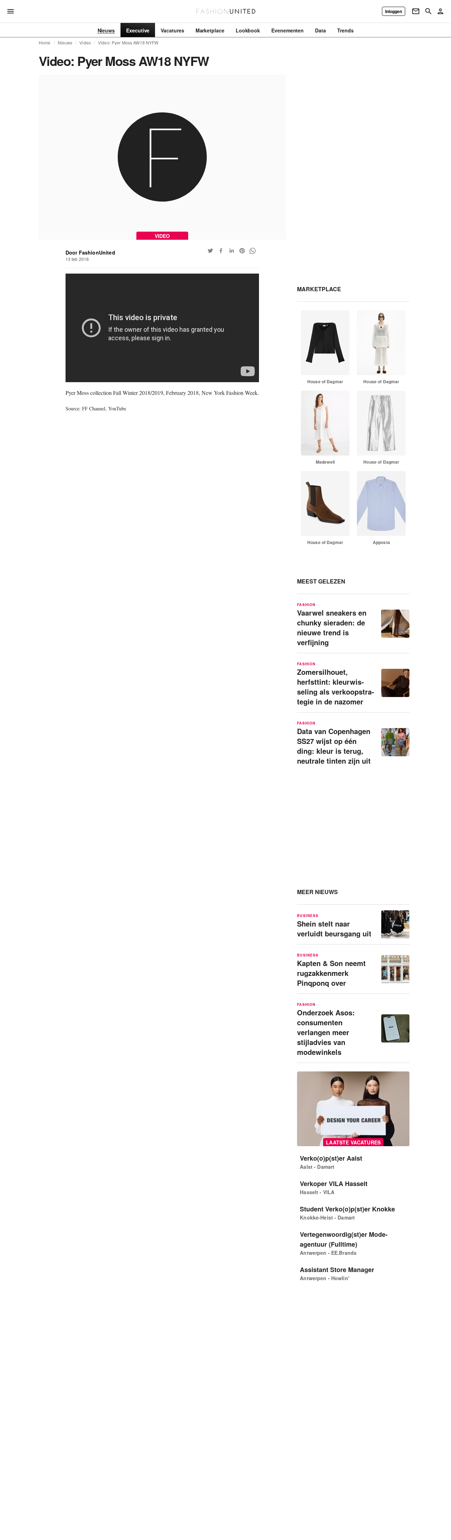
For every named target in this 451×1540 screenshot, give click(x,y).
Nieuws (65, 42)
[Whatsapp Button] (252, 250)
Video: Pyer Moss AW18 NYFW (128, 42)
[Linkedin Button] (231, 250)
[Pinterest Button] (242, 250)
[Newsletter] (415, 11)
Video (85, 42)
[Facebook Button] (221, 250)
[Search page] (428, 11)
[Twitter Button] (210, 250)
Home (45, 42)
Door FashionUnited (90, 252)
